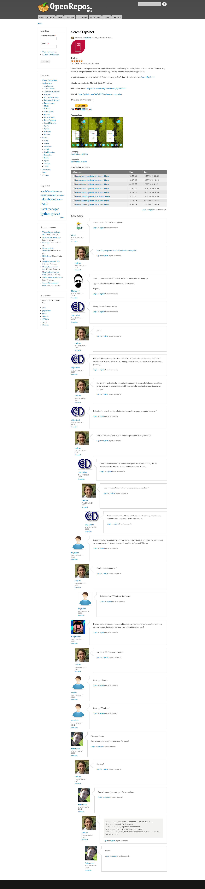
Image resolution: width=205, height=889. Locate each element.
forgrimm (75, 552)
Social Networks (50, 123)
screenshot (75, 161)
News (60, 17)
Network (47, 109)
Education (47, 155)
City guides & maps (51, 97)
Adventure (48, 146)
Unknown (47, 131)
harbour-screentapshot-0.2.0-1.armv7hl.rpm (92, 200)
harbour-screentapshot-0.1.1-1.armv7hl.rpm (92, 176)
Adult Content (49, 89)
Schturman (75, 748)
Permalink (74, 242)
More (62, 217)
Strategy (47, 163)
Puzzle (46, 158)
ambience (55, 191)
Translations (46, 169)
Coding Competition (49, 80)
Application (48, 86)
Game (46, 140)
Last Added (82, 17)
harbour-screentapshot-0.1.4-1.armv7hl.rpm (92, 184)
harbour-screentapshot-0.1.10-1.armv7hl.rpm (92, 196)
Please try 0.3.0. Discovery (48, 249)
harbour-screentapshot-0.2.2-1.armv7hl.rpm (92, 204)
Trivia (46, 166)
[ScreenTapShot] (79, 148)
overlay (84, 161)
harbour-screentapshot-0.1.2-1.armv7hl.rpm (92, 180)
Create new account (49, 52)
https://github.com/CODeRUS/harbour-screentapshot (100, 94)
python (45, 213)
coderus (88, 37)
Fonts (44, 172)
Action (46, 143)
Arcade (46, 149)
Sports (46, 126)
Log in (144, 210)
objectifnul (75, 315)
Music (46, 106)
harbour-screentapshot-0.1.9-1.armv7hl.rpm (92, 192)
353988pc (45, 319)
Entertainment (49, 103)
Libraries (45, 175)
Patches (47, 114)
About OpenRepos (46, 17)
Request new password (50, 54)
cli (61, 191)
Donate (106, 17)
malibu (74, 692)
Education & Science (51, 100)
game (43, 194)
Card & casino (49, 152)
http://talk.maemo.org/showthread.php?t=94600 (106, 88)
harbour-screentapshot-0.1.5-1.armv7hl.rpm (92, 188)
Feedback (117, 17)
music (60, 199)
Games (44, 137)
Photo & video (49, 117)
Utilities (47, 134)
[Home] (65, 7)
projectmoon (46, 310)
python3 (55, 214)
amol (44, 307)
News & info (48, 111)
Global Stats (95, 17)
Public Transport (50, 120)
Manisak (45, 325)
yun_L (44, 322)
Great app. (46, 243)
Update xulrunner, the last (51, 277)
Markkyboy (75, 290)
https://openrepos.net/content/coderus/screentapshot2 (117, 250)
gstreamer (51, 194)
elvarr (44, 313)
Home (40, 23)
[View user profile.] (78, 231)
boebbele (75, 720)
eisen (73, 234)
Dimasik (45, 316)
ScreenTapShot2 (147, 77)
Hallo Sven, (46, 256)
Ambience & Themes (52, 91)
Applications (47, 83)
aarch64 (45, 191)
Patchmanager (50, 209)
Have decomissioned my (51, 237)
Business (47, 94)
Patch (44, 204)
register (151, 210)
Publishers (70, 17)
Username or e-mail (48, 35)
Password (45, 43)
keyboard (49, 199)
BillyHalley (76, 636)
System (47, 129)
